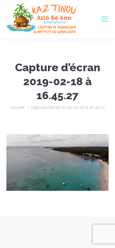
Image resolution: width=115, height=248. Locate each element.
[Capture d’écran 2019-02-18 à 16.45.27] (57, 162)
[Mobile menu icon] (105, 19)
